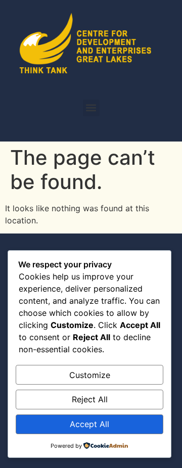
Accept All (89, 424)
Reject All (90, 399)
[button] (91, 108)
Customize (89, 375)
